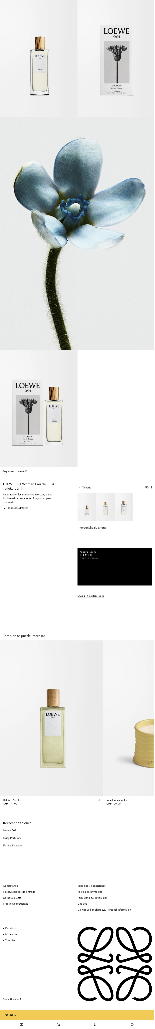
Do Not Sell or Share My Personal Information (104, 910)
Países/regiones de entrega (19, 892)
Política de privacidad (90, 892)
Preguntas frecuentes (15, 903)
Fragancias (8, 472)
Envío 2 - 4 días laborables (91, 596)
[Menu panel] (21, 1024)
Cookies (82, 903)
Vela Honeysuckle (117, 800)
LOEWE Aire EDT (13, 800)
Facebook (11, 928)
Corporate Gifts (12, 898)
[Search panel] (58, 1024)
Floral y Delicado (12, 845)
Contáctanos (10, 886)
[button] (115, 596)
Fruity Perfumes (12, 838)
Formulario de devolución (93, 898)
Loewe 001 (23, 472)
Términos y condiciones (91, 886)
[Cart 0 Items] (132, 1024)
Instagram (11, 934)
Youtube (10, 940)
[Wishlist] (95, 1024)
